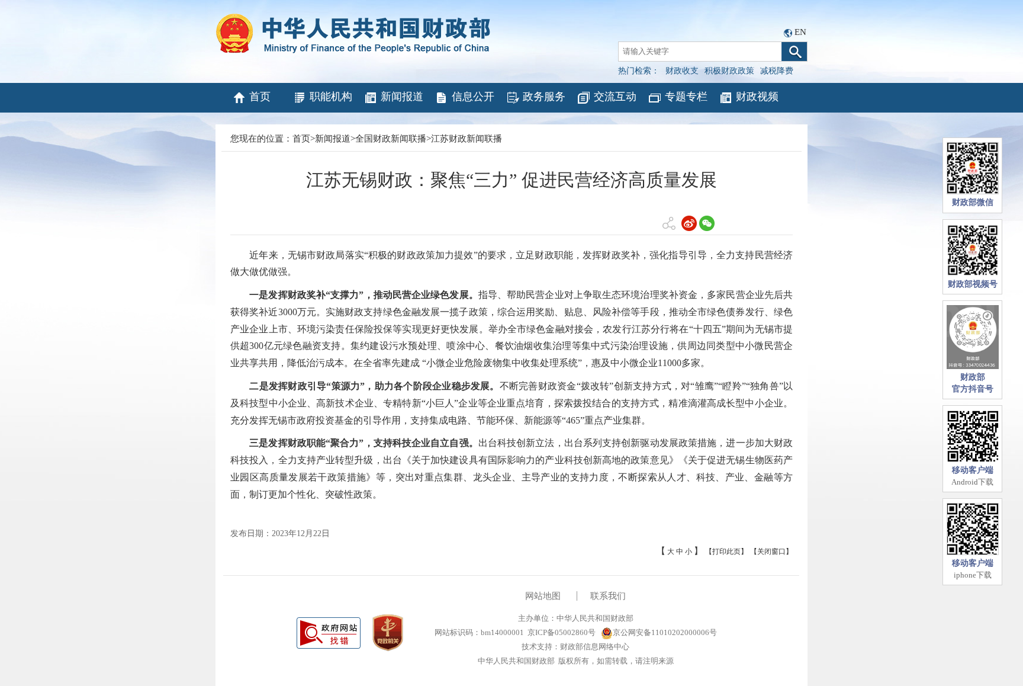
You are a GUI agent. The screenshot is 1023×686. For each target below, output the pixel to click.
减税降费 (776, 70)
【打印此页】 (726, 551)
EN (800, 32)
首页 (260, 96)
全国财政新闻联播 (390, 138)
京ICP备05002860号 (561, 632)
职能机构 (331, 96)
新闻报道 (402, 96)
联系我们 (608, 596)
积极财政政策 (729, 70)
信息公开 (473, 96)
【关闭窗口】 (771, 551)
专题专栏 (686, 96)
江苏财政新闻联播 (466, 138)
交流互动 (615, 96)
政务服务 (544, 96)
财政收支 (682, 70)
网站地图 (543, 596)
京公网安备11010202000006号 (665, 632)
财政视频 (757, 96)
